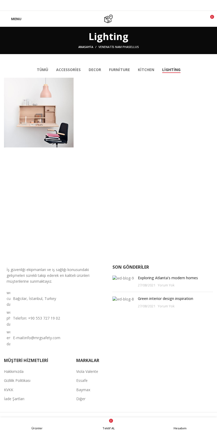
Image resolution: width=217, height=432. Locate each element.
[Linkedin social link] (109, 5)
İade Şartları (14, 398)
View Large (70, 82)
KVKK (8, 389)
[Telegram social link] (115, 5)
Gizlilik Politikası (17, 380)
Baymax (83, 389)
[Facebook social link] (103, 5)
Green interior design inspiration (165, 298)
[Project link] (39, 112)
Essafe (82, 380)
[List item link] (54, 318)
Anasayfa (85, 47)
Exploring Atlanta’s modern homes (168, 277)
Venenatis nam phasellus (118, 47)
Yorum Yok (166, 285)
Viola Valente (87, 371)
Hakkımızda (14, 371)
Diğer (80, 398)
